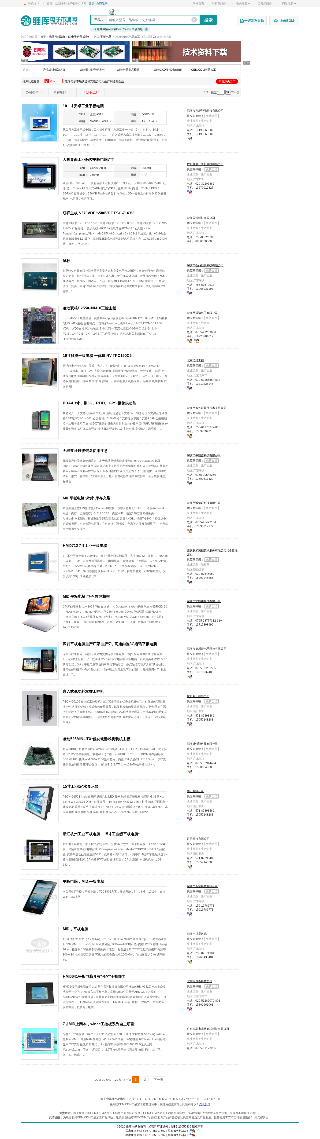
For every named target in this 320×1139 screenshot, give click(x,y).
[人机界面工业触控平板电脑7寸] (39, 176)
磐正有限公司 (195, 791)
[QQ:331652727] (192, 1135)
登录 (91, 3)
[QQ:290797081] (189, 293)
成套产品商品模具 (128, 69)
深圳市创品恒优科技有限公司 (205, 265)
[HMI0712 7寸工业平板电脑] (39, 562)
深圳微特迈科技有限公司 (202, 743)
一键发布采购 (254, 20)
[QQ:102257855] (189, 435)
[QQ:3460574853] (189, 138)
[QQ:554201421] (189, 1009)
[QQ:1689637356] (189, 676)
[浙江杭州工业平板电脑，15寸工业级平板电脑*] (39, 850)
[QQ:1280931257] (189, 961)
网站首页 (198, 3)
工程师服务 (265, 3)
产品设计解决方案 (54, 69)
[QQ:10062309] (196, 340)
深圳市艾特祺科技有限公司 (204, 601)
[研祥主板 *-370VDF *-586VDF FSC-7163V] (39, 229)
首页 (43, 36)
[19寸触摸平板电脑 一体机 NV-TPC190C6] (39, 372)
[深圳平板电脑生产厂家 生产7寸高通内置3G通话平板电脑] (39, 660)
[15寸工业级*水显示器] (39, 803)
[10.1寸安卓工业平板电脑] (39, 122)
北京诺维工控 (195, 360)
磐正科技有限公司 (198, 838)
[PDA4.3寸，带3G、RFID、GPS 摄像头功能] (39, 419)
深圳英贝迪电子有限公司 (202, 313)
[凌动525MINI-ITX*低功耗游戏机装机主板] (39, 755)
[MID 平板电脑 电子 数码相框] (39, 613)
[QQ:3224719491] (189, 192)
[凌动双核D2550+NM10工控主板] (39, 324)
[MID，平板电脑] (39, 945)
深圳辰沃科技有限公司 (201, 218)
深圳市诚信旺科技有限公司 (204, 503)
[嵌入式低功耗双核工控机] (39, 708)
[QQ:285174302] (189, 388)
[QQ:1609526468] (192, 1130)
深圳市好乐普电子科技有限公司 (206, 648)
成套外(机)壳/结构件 (92, 69)
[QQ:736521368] (189, 723)
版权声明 (197, 1126)
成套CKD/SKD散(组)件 (168, 69)
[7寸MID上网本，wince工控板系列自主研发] (39, 1040)
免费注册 (102, 3)
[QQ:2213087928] (189, 483)
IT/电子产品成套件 (80, 36)
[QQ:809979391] (189, 530)
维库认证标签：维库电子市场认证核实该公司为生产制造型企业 (128, 81)
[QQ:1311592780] (189, 914)
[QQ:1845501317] (189, 582)
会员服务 (241, 3)
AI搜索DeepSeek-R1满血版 (120, 29)
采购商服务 (219, 3)
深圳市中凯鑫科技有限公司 (204, 455)
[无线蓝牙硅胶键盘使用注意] (39, 467)
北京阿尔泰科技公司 (199, 981)
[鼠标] (39, 277)
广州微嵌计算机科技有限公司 (205, 164)
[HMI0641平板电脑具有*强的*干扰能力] (39, 993)
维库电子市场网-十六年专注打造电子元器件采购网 (49, 20)
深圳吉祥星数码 (197, 933)
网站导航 (287, 3)
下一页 (235, 92)
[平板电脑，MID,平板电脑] (39, 898)
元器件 (53, 36)
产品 (97, 20)
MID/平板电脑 (103, 36)
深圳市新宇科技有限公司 (202, 886)
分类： (27, 69)
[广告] (75, 51)
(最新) (61, 36)
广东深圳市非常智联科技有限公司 (208, 1028)
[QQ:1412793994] (189, 628)
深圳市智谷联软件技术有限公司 (206, 408)
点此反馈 (204, 1104)
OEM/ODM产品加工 (203, 69)
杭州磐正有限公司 (198, 696)
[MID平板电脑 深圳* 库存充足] (39, 514)
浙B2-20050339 (181, 1126)
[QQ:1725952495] (189, 771)
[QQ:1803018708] (189, 340)
